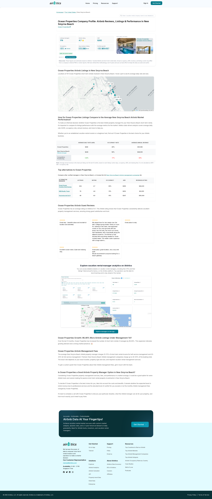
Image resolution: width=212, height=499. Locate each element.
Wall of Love (129, 467)
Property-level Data (95, 477)
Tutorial (91, 450)
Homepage (59, 12)
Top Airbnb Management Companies (136, 454)
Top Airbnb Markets (131, 450)
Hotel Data (92, 481)
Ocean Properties (63, 27)
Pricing (95, 3)
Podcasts (128, 470)
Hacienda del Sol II (64, 195)
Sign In (146, 3)
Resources (105, 3)
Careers (109, 471)
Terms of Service (203, 495)
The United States (70, 12)
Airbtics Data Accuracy (114, 464)
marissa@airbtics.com (70, 463)
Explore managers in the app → (106, 331)
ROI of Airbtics (111, 467)
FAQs (108, 450)
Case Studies (129, 464)
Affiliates (109, 474)
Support (115, 3)
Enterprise (92, 484)
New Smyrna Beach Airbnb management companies (122, 175)
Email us (109, 454)
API (90, 474)
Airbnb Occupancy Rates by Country (136, 460)
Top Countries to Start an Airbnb (135, 447)
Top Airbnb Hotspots (131, 457)
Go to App (92, 447)
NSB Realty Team (64, 191)
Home (88, 3)
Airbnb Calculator (94, 471)
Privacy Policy (191, 495)
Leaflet (136, 110)
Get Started (156, 3)
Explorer (91, 464)
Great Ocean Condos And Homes (65, 186)
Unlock (68, 48)
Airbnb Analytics (94, 467)
